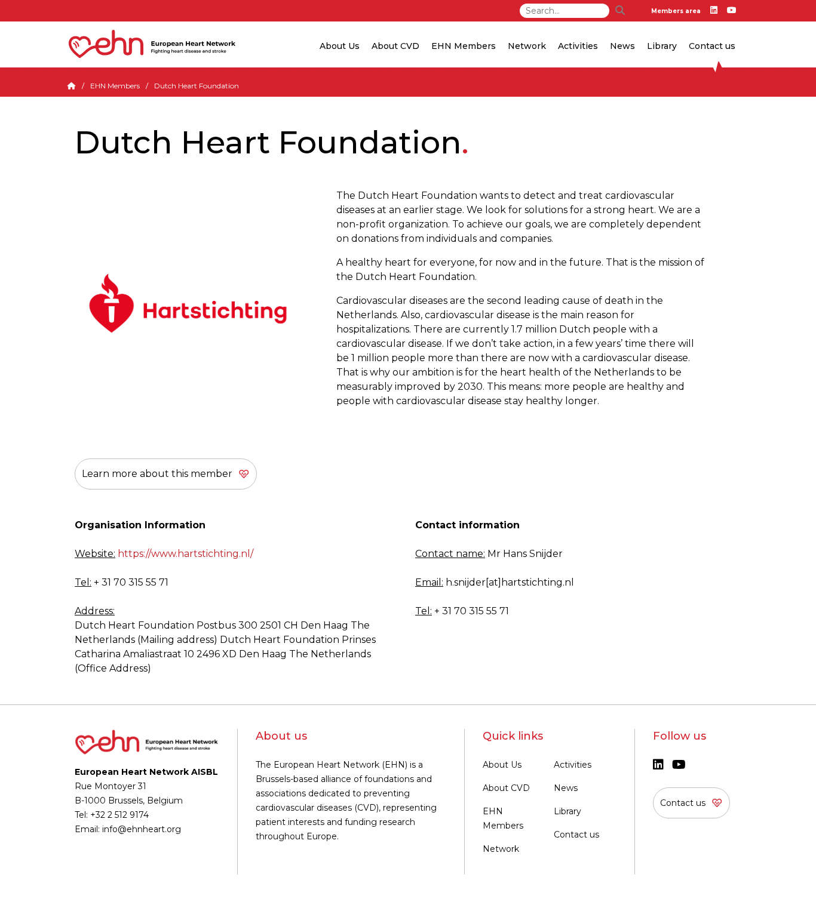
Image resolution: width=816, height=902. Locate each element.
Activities (572, 764)
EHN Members (463, 46)
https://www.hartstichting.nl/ (185, 553)
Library (662, 46)
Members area (676, 11)
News (566, 788)
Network (501, 848)
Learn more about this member (157, 473)
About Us (502, 764)
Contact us (712, 46)
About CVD (506, 788)
